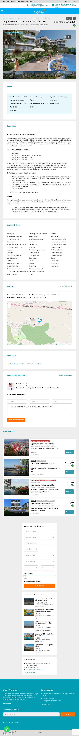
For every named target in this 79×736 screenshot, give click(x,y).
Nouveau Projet (41, 460)
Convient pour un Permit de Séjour (40, 441)
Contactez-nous (29, 672)
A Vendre (33, 460)
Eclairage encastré (34, 255)
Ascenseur (10, 242)
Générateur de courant (36, 269)
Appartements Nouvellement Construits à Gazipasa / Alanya (43, 503)
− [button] (10, 307)
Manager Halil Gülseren (38, 474)
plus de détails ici (36, 364)
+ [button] (10, 304)
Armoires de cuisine (13, 239)
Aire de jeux (10, 234)
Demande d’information (16, 419)
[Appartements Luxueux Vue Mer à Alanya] (40, 320)
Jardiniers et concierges (36, 271)
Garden (31, 263)
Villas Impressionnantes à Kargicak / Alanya (43, 463)
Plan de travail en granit (58, 242)
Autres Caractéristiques (33, 581)
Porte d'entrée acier (57, 250)
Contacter (39, 732)
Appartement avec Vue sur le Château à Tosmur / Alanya (43, 444)
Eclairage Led (33, 258)
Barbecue (10, 261)
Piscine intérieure (56, 236)
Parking (31, 274)
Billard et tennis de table (14, 263)
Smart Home (55, 261)
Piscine (53, 234)
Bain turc (10, 252)
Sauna (53, 258)
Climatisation (33, 244)
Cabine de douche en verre (15, 269)
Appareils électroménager (15, 236)
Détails (68, 452)
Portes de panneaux (57, 252)
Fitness (31, 261)
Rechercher (40, 586)
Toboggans (54, 263)
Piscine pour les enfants (58, 239)
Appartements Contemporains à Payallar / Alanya (43, 485)
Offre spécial (50, 500)
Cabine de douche (12, 266)
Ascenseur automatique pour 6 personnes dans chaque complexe (16, 247)
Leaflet (54, 344)
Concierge (32, 247)
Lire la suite (6, 703)
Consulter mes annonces (65, 375)
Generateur (32, 266)
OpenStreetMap (61, 344)
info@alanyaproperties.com (35, 669)
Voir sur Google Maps (65, 286)
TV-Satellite (54, 266)
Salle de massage (56, 255)
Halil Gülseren (35, 454)
